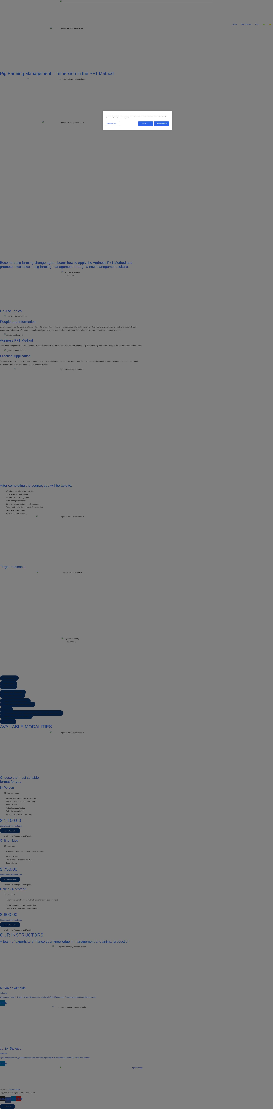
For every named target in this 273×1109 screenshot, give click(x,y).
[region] (137, 120)
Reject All (145, 123)
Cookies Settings (111, 123)
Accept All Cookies (161, 123)
